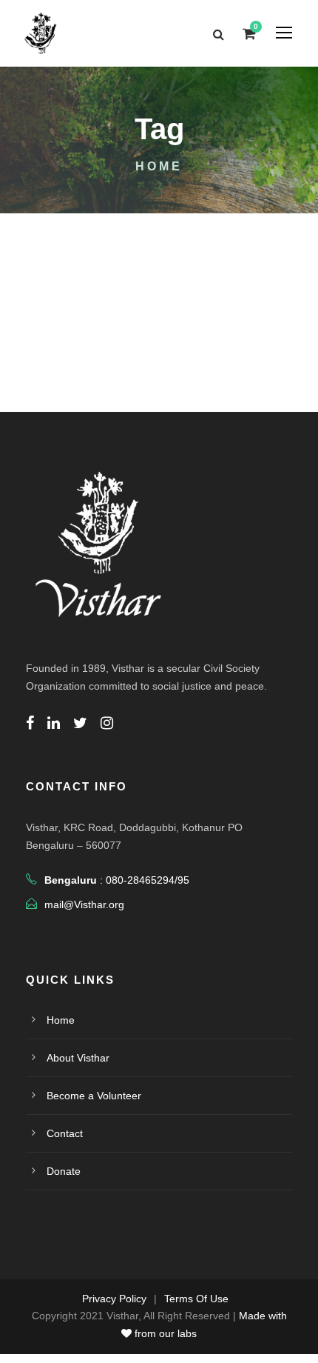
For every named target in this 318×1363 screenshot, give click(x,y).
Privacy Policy (114, 1298)
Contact (65, 1133)
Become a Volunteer (94, 1096)
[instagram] (107, 723)
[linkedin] (53, 723)
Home (61, 1020)
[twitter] (80, 723)
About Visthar (78, 1058)
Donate (64, 1171)
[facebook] (30, 723)
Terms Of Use (196, 1298)
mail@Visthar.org (84, 904)
